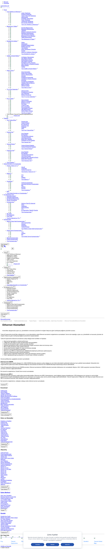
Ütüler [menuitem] (23, 42)
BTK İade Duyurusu (6, 530)
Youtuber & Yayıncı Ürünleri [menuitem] (28, 78)
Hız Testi (3, 437)
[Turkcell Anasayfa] (5, 7)
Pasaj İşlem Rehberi (6, 521)
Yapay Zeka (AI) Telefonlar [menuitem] (28, 15)
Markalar (3, 459)
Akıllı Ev (3, 484)
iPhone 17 (3, 466)
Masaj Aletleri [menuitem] (25, 65)
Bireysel (6, 2)
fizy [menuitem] (22, 176)
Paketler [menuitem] (6, 118)
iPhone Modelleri (5, 462)
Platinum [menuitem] (23, 127)
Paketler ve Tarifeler (6, 421)
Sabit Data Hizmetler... (45, 321)
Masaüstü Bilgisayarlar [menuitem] (27, 29)
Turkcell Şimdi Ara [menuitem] (26, 170)
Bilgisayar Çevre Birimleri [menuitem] (28, 36)
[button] (55, 254)
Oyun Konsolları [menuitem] (25, 72)
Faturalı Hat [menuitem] (24, 121)
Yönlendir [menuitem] (24, 168)
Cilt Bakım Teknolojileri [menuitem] (27, 57)
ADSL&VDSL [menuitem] (25, 207)
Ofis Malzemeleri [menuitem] (26, 109)
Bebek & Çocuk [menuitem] (25, 102)
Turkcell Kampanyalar (7, 441)
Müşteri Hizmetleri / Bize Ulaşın (9, 517)
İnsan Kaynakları (5, 397)
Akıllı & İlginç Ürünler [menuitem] (27, 111)
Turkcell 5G (4, 432)
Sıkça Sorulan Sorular (7, 520)
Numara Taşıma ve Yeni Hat (8, 497)
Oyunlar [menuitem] (23, 76)
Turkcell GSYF (5, 406)
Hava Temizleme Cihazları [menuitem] (28, 49)
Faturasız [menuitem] (23, 225)
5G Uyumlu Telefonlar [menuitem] (27, 22)
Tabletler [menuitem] (23, 30)
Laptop (2, 479)
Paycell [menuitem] (23, 188)
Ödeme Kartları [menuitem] (25, 85)
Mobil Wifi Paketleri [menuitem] (26, 139)
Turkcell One (4, 433)
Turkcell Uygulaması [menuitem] (27, 182)
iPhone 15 (3, 472)
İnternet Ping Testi (5, 505)
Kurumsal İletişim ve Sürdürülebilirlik (11, 399)
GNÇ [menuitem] (22, 128)
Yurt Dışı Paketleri (5, 428)
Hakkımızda (17, 321)
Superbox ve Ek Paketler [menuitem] (28, 140)
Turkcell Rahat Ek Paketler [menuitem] (28, 147)
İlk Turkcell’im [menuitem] (25, 124)
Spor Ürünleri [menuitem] (25, 100)
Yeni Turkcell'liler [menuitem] (26, 222)
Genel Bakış (4, 392)
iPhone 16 (3, 470)
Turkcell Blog (4, 439)
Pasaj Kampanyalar (6, 454)
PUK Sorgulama (5, 506)
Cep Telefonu (4, 461)
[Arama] (2, 246)
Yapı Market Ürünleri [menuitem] (27, 108)
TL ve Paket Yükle (6, 499)
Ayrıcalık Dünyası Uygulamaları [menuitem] (30, 184)
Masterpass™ (4, 508)
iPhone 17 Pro (4, 468)
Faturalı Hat (4, 422)
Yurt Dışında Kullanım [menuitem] (27, 136)
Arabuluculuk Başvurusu (7, 528)
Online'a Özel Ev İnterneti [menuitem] (28, 203)
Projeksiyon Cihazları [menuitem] (27, 92)
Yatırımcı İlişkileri (5, 393)
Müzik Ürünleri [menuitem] (25, 84)
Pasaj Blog (4, 440)
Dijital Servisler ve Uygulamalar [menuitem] (12, 164)
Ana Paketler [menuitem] (24, 133)
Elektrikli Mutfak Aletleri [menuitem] (27, 45)
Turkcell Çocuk (5, 436)
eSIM (2, 426)
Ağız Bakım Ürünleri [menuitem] (26, 61)
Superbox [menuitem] (24, 206)
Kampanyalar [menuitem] (7, 219)
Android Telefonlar (6, 465)
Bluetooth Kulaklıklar (6, 480)
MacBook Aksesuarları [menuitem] (27, 33)
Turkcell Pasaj (4, 452)
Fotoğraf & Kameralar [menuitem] (27, 77)
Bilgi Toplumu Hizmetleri (7, 404)
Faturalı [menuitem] (23, 224)
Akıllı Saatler (4, 474)
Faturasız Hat (4, 423)
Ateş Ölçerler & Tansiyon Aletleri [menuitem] (30, 64)
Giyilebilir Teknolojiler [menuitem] (27, 18)
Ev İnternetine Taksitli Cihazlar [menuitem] (29, 210)
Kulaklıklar (3, 481)
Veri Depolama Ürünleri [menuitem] (27, 34)
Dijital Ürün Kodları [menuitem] (26, 73)
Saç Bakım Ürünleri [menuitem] (26, 58)
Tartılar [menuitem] (23, 67)
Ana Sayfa (3, 321)
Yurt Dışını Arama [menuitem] (26, 137)
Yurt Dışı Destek (5, 527)
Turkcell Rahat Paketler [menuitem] (27, 145)
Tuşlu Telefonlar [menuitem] (25, 20)
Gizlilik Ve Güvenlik (6, 395)
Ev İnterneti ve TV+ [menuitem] (9, 194)
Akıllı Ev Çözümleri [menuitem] (26, 101)
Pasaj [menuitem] (5, 9)
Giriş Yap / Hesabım (6, 495)
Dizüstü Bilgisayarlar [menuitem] (27, 27)
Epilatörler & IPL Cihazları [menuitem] (28, 62)
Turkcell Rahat (5, 425)
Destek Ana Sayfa (5, 516)
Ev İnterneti (4, 429)
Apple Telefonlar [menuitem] (25, 13)
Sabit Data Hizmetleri (56, 321)
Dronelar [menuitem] (23, 80)
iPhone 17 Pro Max (6, 469)
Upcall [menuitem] (23, 167)
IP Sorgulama (4, 503)
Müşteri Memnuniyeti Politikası (9, 396)
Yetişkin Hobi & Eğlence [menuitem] (28, 83)
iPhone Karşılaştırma (6, 463)
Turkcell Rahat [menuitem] (25, 123)
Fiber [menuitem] (22, 204)
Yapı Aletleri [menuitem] (24, 48)
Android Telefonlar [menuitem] (26, 14)
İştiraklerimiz (4, 403)
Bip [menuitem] (22, 234)
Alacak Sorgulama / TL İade (8, 526)
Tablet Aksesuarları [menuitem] (26, 37)
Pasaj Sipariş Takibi (6, 501)
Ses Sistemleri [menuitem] (25, 93)
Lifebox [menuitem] (23, 187)
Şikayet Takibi (4, 524)
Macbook (3, 477)
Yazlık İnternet (4, 435)
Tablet (2, 476)
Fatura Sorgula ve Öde (7, 498)
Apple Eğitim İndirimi (6, 455)
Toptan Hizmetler (5, 401)
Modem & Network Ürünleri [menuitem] (28, 32)
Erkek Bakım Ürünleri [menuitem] (27, 60)
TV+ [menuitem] (22, 175)
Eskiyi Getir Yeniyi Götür (7, 458)
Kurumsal (6, 3)
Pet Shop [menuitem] (23, 104)
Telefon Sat (4, 457)
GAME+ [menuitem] (23, 177)
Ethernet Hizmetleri (70, 321)
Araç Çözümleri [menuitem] (25, 107)
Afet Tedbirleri (4, 407)
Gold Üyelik (4, 502)
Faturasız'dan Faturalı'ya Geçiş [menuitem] (29, 157)
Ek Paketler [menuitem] (24, 135)
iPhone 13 (3, 473)
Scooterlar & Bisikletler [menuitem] (27, 81)
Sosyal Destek (5, 408)
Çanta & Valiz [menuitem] (25, 105)
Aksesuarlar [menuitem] (24, 17)
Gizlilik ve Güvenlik (6, 546)
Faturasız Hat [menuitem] (25, 125)
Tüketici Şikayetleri (6, 523)
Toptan (31, 321)
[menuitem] (14, 11)
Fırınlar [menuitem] (23, 50)
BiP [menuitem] (22, 185)
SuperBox (3, 430)
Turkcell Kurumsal (5, 410)
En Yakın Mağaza (5, 519)
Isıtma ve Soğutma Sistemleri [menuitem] (29, 52)
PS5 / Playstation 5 (6, 483)
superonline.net (5, 6)
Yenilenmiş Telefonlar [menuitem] (27, 21)
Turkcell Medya (5, 400)
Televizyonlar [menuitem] (25, 90)
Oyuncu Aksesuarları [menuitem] (27, 74)
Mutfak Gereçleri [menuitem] (25, 46)
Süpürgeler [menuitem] (24, 44)
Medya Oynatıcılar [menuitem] (26, 95)
